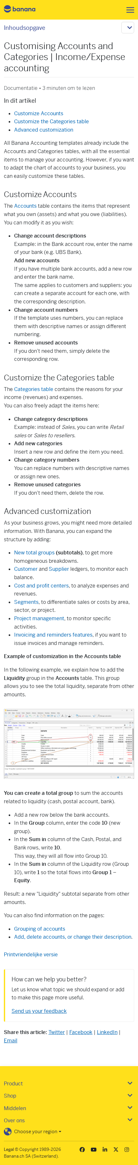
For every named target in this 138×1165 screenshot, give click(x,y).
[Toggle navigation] (128, 10)
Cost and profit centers (41, 585)
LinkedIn (107, 1032)
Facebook (80, 1032)
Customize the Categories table (51, 121)
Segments (26, 602)
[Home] (25, 10)
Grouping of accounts (39, 929)
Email (10, 1040)
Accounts (25, 206)
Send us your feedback (39, 1011)
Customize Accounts (38, 113)
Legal (9, 1149)
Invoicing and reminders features (53, 634)
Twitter (56, 1032)
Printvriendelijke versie (31, 954)
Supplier (59, 569)
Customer (26, 569)
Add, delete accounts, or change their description (72, 937)
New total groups (34, 552)
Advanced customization (43, 129)
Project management (39, 618)
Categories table (33, 389)
